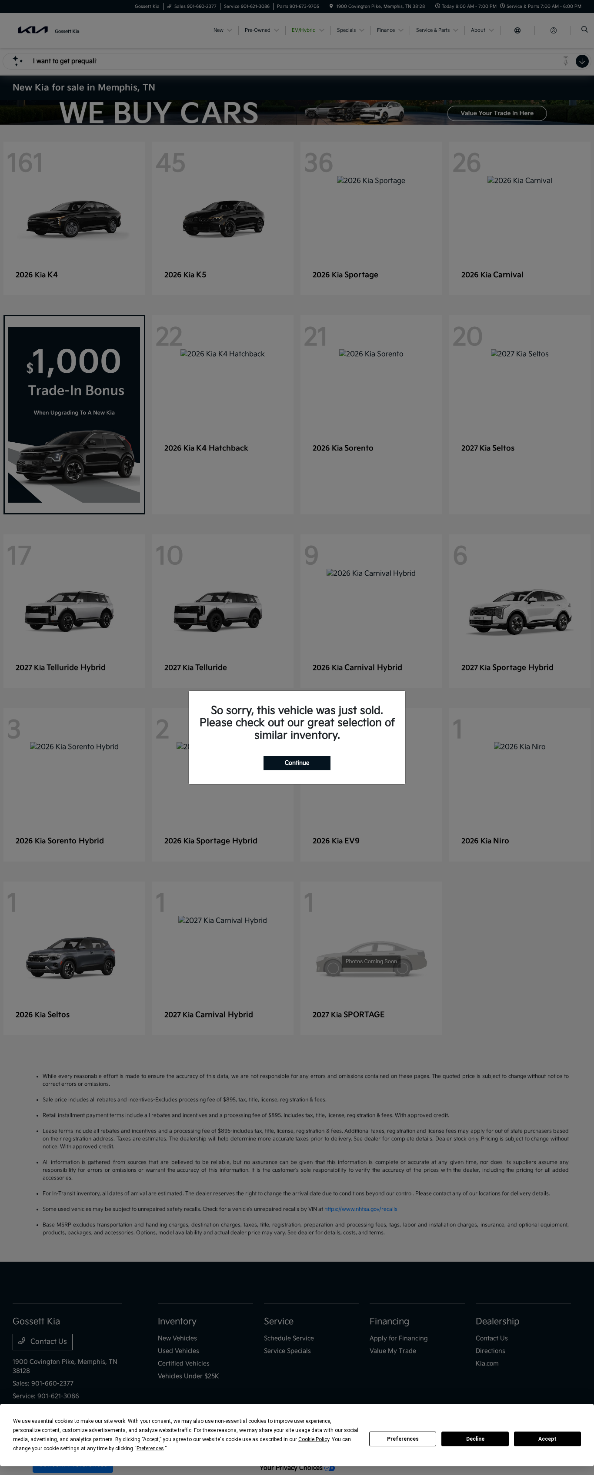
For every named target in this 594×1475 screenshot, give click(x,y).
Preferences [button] (150, 1448)
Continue (297, 762)
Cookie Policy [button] (313, 1439)
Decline (475, 1439)
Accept (547, 1439)
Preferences (403, 1439)
